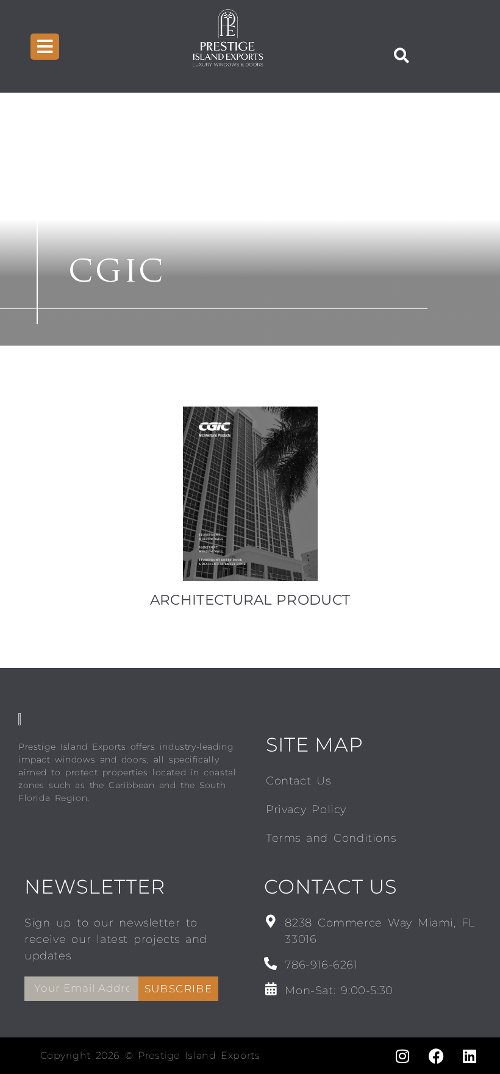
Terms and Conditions (331, 838)
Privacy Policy (306, 809)
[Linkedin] (469, 1055)
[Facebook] (436, 1055)
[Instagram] (402, 1055)
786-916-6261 (321, 965)
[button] (401, 55)
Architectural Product (250, 599)
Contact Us (298, 781)
